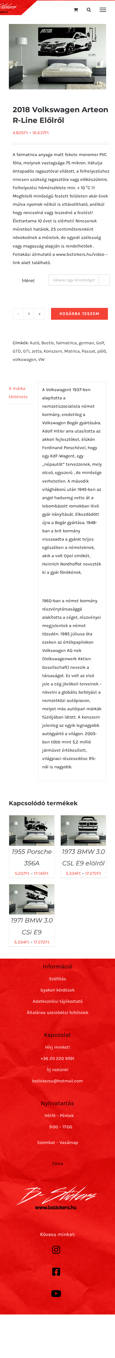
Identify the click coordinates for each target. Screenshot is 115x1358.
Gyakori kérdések (57, 990)
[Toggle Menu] (103, 10)
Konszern (53, 351)
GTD (17, 351)
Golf (100, 342)
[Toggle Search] (89, 9)
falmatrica (66, 342)
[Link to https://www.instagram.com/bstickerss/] (56, 1250)
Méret (28, 280)
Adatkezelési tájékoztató (58, 1001)
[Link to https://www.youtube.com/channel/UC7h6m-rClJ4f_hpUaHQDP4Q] (56, 1294)
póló (101, 351)
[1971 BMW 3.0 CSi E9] (31, 888)
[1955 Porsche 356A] (31, 819)
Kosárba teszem (79, 313)
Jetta (37, 351)
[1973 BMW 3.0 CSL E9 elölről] (83, 819)
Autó (34, 342)
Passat (88, 351)
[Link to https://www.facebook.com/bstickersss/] (56, 1272)
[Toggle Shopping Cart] (76, 9)
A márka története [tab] (18, 392)
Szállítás (57, 978)
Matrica (72, 351)
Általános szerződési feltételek (57, 1012)
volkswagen (24, 359)
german (86, 342)
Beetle (47, 342)
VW (41, 359)
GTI (26, 351)
